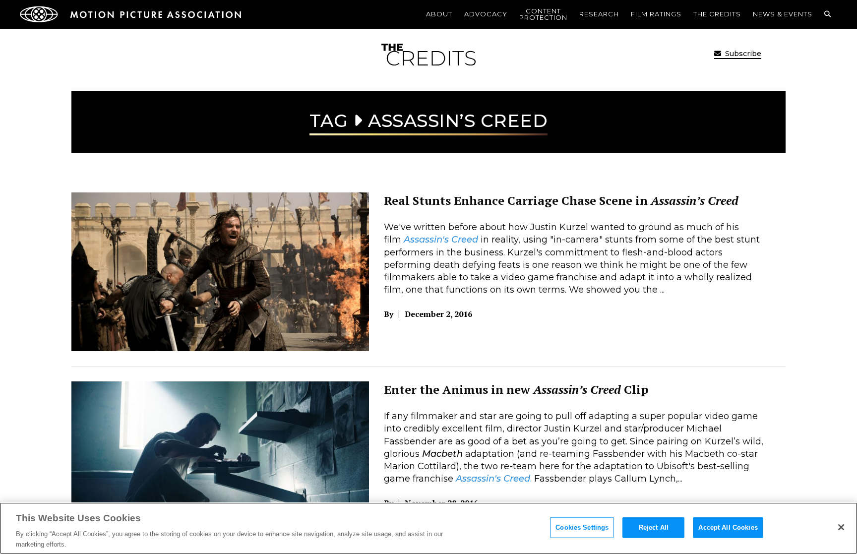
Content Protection (543, 14)
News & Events (782, 14)
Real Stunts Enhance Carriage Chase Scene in (561, 200)
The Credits (717, 14)
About (439, 14)
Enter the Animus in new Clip (516, 389)
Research (599, 14)
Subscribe (742, 53)
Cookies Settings (582, 527)
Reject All (654, 527)
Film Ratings (656, 14)
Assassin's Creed (441, 239)
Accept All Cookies (727, 527)
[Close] (841, 527)
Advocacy (485, 14)
